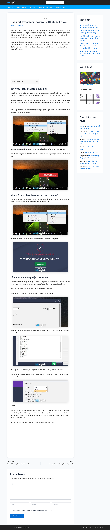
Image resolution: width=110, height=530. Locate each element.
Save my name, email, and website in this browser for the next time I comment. (33, 510)
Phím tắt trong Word (91, 152)
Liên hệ (101, 527)
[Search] (63, 2)
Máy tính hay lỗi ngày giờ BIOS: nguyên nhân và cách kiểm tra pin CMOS (90, 38)
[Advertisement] (40, 65)
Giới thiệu (82, 527)
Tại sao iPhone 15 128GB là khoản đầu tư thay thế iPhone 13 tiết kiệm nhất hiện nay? (89, 46)
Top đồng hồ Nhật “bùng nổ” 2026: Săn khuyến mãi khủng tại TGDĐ (90, 53)
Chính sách (89, 527)
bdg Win (82, 126)
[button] (14, 7)
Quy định (96, 527)
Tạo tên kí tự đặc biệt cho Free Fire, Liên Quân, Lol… (89, 134)
